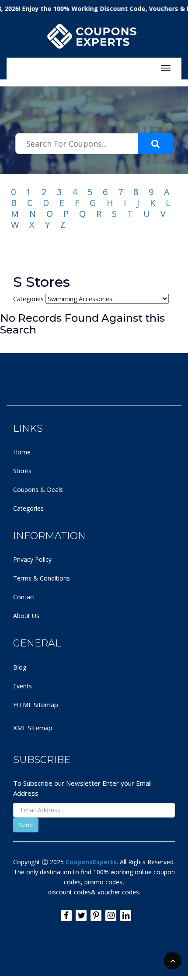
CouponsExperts (91, 862)
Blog (19, 667)
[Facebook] (66, 915)
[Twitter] (81, 915)
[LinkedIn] (125, 915)
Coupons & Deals (38, 489)
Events (22, 686)
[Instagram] (110, 915)
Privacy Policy (32, 559)
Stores (22, 471)
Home (22, 452)
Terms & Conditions (41, 578)
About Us (26, 616)
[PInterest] (96, 915)
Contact (24, 597)
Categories (28, 508)
